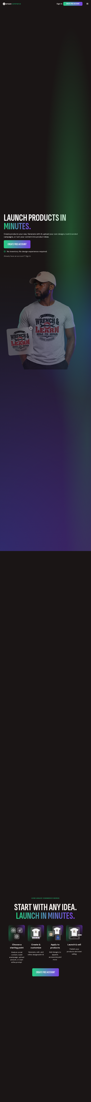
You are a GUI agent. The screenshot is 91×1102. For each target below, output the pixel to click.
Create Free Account (73, 4)
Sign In (59, 4)
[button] (87, 3)
